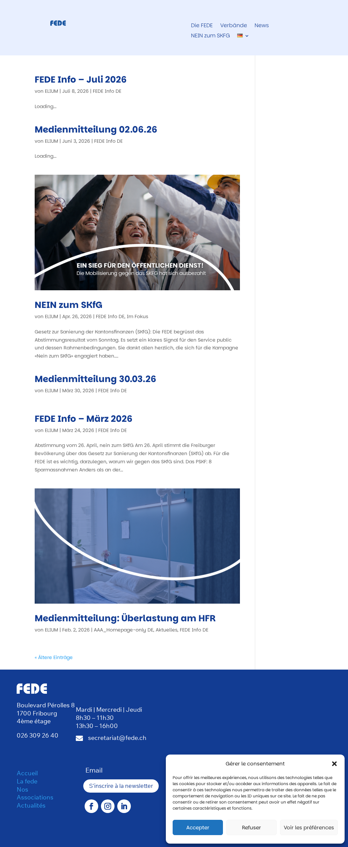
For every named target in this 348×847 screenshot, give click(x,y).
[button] (334, 763)
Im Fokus (137, 316)
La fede (27, 781)
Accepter (197, 827)
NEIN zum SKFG (210, 36)
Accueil (27, 773)
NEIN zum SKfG (68, 305)
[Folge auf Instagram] (108, 806)
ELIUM (51, 91)
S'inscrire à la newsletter (121, 785)
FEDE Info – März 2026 (84, 419)
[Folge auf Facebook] (91, 806)
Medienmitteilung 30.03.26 (95, 379)
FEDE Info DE (107, 91)
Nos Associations (35, 793)
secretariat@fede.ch (117, 738)
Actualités (31, 805)
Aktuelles (166, 629)
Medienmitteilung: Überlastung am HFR (125, 618)
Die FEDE (202, 26)
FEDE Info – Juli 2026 (81, 79)
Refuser (251, 827)
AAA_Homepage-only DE (123, 629)
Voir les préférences (309, 827)
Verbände (233, 26)
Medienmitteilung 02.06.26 (96, 129)
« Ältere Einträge (54, 657)
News (262, 26)
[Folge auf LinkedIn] (124, 806)
